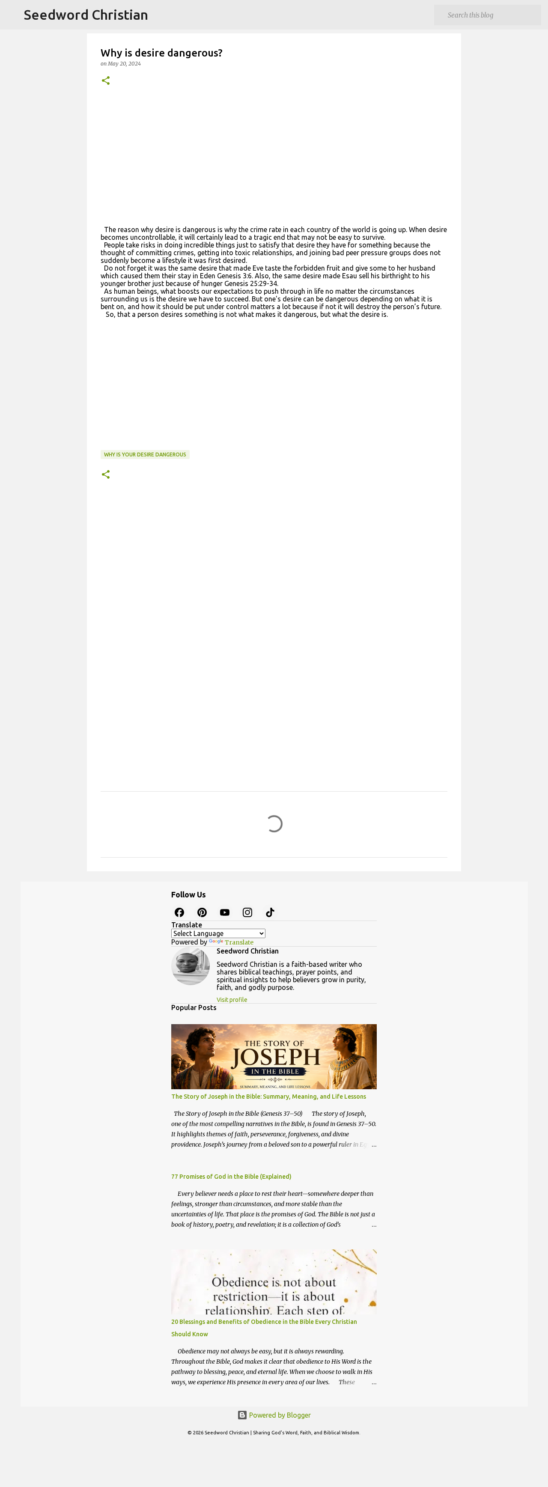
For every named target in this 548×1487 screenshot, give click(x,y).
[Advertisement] (274, 161)
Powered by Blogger (279, 1415)
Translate (239, 942)
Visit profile (232, 999)
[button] (106, 81)
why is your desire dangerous (145, 454)
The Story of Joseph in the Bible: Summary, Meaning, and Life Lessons (268, 1096)
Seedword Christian (86, 14)
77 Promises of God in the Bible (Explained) (231, 1176)
